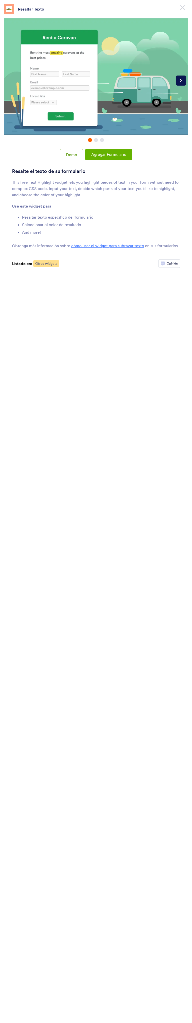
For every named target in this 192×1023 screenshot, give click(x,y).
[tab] (90, 140)
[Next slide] (181, 81)
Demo (71, 154)
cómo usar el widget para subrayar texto (107, 245)
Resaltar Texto (31, 9)
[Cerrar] (182, 7)
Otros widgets (46, 263)
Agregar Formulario (108, 154)
